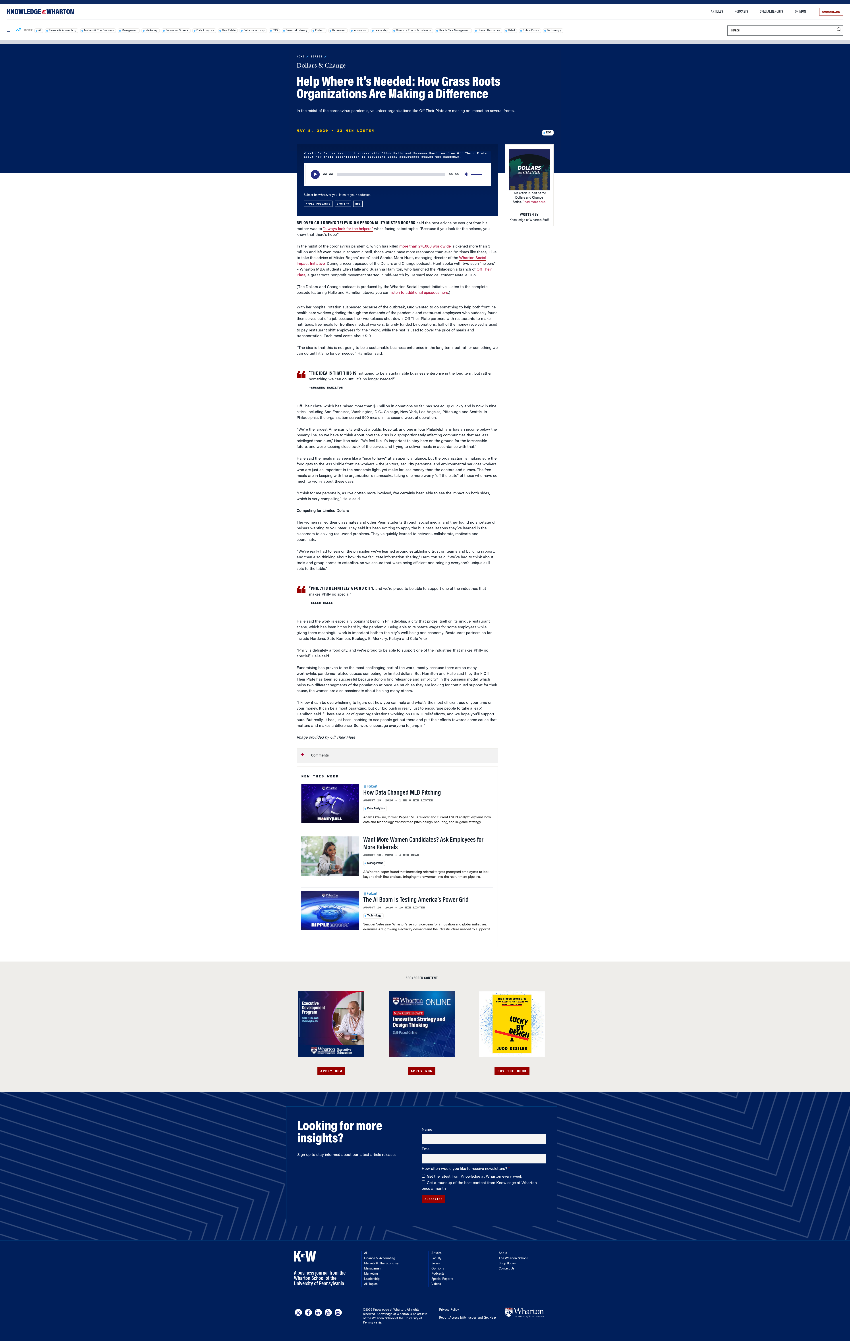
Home (301, 56)
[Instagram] (338, 1312)
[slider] (477, 174)
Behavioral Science (177, 30)
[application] (397, 174)
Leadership (381, 30)
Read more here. (534, 202)
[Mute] (467, 174)
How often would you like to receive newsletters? (465, 1169)
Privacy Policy (449, 1310)
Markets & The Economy (99, 30)
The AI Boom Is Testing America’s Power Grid (416, 900)
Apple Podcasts (318, 204)
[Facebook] (308, 1312)
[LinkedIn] (318, 1312)
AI (39, 30)
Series (317, 56)
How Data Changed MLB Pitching (402, 793)
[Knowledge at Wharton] (40, 11)
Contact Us (506, 1268)
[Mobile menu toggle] (8, 30)
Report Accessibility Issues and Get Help (467, 1318)
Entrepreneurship (254, 30)
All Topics (371, 1284)
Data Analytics (205, 30)
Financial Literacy (296, 30)
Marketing (151, 30)
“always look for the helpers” (348, 229)
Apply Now (331, 1071)
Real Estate (229, 30)
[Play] (315, 174)
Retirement (339, 30)
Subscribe (831, 12)
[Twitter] (298, 1312)
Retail (511, 30)
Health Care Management (454, 30)
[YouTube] (328, 1312)
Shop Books (507, 1263)
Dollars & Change (321, 66)
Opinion (800, 12)
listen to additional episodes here (419, 293)
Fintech (319, 30)
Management (129, 30)
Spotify (343, 204)
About (503, 1253)
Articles (717, 12)
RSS (358, 204)
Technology (554, 30)
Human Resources (489, 30)
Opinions (437, 1268)
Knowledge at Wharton (389, 1310)
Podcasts (741, 12)
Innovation (360, 30)
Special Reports (771, 12)
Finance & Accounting (62, 30)
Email (426, 1149)
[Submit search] (839, 29)
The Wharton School (513, 1258)
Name (427, 1130)
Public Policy (531, 30)
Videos (436, 1284)
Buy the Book (512, 1071)
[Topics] (18, 30)
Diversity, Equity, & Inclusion (413, 30)
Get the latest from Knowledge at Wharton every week (474, 1177)
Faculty (436, 1258)
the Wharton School (380, 1318)
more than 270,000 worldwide (425, 247)
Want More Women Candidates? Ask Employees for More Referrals (423, 844)
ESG (275, 30)
